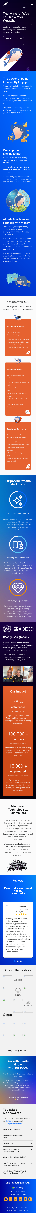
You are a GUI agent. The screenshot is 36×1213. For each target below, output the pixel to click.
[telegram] (15, 1198)
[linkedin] (30, 1198)
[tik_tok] (10, 1198)
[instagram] (20, 1198)
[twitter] (25, 1198)
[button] (14, 961)
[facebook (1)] (6, 1198)
